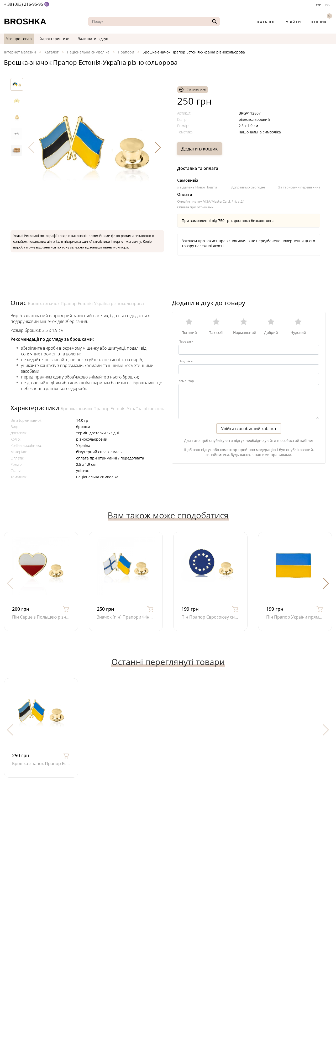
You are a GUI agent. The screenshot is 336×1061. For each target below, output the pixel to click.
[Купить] (66, 609)
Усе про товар (19, 38)
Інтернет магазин (20, 52)
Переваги (185, 341)
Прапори (126, 52)
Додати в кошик (199, 148)
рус (327, 5)
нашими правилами (273, 454)
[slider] (248, 324)
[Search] (213, 21)
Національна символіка (88, 52)
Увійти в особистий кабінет (248, 428)
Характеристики (55, 38)
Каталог (266, 21)
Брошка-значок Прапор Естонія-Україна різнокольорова (86, 303)
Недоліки (185, 361)
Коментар (186, 380)
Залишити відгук (93, 38)
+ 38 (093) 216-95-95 (23, 4)
